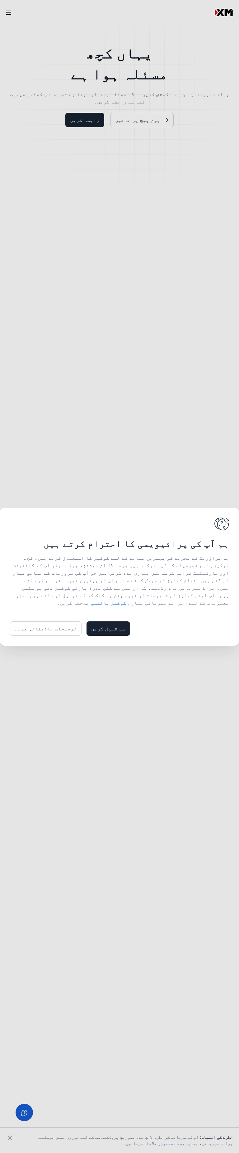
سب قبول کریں (108, 628)
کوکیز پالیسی (108, 603)
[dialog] (119, 577)
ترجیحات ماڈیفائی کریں (46, 628)
